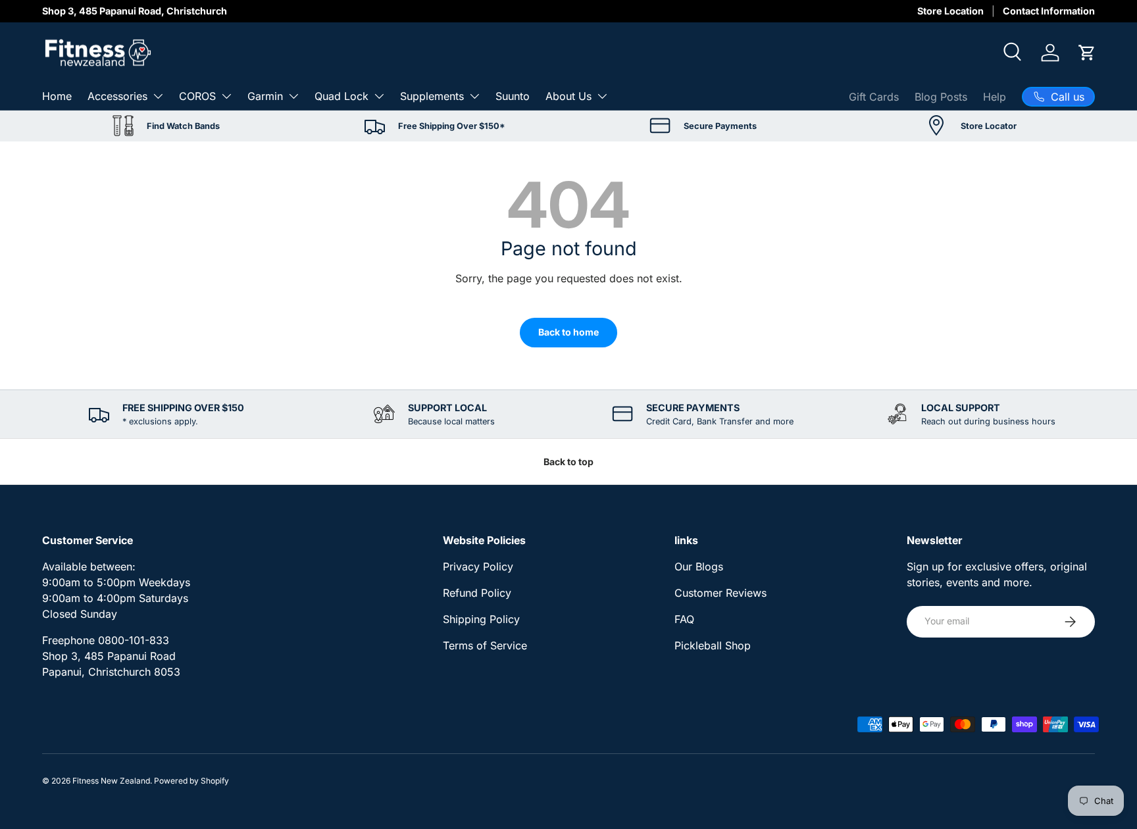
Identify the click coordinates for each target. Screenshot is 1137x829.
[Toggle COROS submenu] (226, 96)
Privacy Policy (478, 566)
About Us (568, 95)
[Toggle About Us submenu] (602, 96)
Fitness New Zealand (111, 781)
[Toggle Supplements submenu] (474, 96)
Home (57, 95)
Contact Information (1049, 10)
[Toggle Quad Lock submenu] (379, 96)
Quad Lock (341, 95)
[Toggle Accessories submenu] (158, 96)
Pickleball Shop (712, 645)
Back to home (568, 332)
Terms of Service (485, 645)
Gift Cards (874, 96)
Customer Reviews (720, 592)
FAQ (684, 619)
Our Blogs (698, 566)
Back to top (568, 461)
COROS (197, 95)
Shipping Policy (481, 619)
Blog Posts (941, 96)
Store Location (950, 10)
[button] (1087, 52)
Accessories (117, 95)
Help (994, 96)
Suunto (512, 95)
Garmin (265, 95)
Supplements (432, 95)
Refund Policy (477, 592)
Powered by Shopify (191, 781)
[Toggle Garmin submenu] (293, 96)
